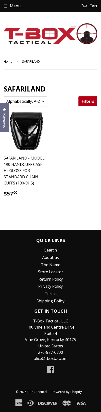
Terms (51, 293)
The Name (50, 264)
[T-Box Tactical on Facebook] (50, 371)
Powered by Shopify (67, 391)
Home (8, 61)
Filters (88, 101)
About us (50, 257)
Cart (92, 6)
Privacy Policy (50, 286)
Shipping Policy (50, 301)
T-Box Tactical (37, 391)
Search (50, 250)
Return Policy (50, 279)
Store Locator (50, 272)
